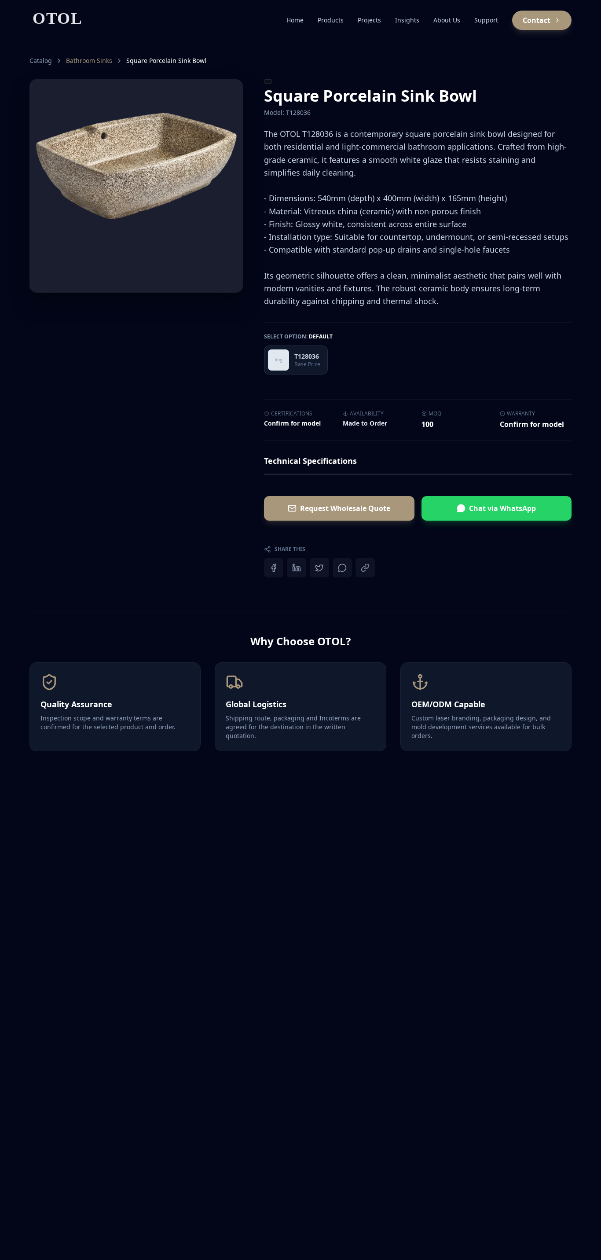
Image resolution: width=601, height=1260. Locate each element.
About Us (446, 20)
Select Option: (298, 336)
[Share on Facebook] (273, 567)
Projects (369, 20)
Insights (407, 20)
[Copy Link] (365, 567)
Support (486, 20)
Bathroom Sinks (89, 60)
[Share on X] (319, 567)
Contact (536, 20)
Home (295, 20)
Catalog (40, 60)
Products (331, 20)
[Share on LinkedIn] (296, 567)
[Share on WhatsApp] (342, 567)
